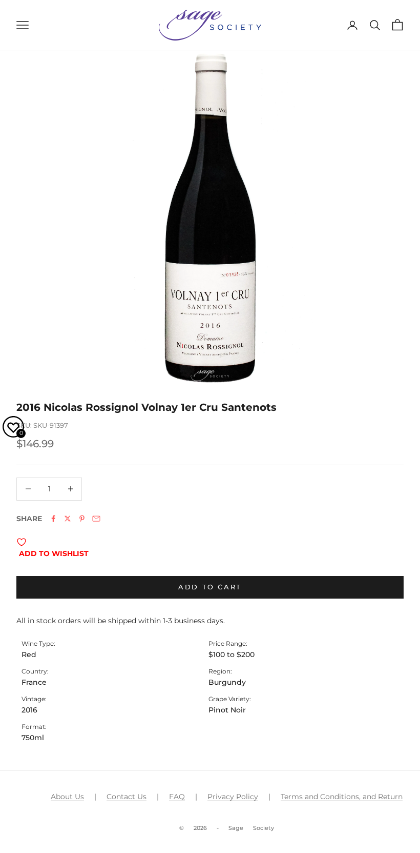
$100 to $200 (231, 654)
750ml (33, 737)
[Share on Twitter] (68, 518)
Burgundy (227, 682)
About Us (67, 796)
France (34, 682)
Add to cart (210, 587)
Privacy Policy (232, 796)
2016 (29, 710)
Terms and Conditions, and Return (342, 796)
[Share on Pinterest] (82, 518)
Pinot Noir (227, 710)
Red (29, 654)
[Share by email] (96, 518)
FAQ (177, 796)
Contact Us (126, 796)
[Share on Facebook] (53, 518)
